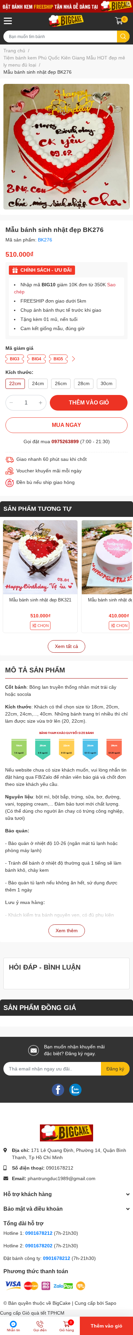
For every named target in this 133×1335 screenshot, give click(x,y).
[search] (123, 36)
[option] (66, 147)
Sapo (110, 1303)
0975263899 (65, 441)
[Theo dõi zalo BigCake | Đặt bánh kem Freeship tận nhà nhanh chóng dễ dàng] (75, 1089)
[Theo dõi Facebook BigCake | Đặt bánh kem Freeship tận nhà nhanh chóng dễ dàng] (58, 1089)
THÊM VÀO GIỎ (89, 402)
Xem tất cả (66, 646)
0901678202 (39, 1245)
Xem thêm (67, 930)
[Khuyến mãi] (66, 6)
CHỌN (43, 626)
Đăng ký (115, 1068)
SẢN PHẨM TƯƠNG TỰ (37, 508)
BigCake (62, 1303)
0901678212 (59, 1168)
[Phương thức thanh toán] (45, 1285)
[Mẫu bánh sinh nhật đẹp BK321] (40, 557)
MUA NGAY (66, 425)
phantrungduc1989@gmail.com (61, 1178)
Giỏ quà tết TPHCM (43, 1313)
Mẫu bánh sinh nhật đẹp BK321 (40, 599)
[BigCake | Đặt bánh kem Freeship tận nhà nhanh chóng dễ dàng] (66, 21)
